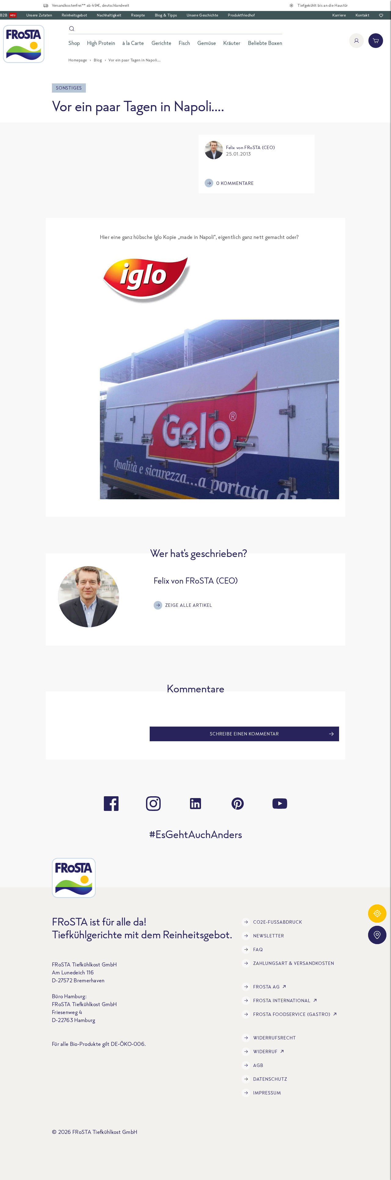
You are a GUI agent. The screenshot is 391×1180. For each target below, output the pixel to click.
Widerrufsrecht (274, 1038)
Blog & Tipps (166, 15)
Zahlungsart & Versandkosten (293, 963)
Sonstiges (69, 88)
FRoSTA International (282, 1000)
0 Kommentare (235, 183)
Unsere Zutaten (39, 15)
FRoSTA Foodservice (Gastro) (292, 1014)
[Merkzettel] (381, 15)
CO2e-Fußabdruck (277, 922)
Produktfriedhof (241, 15)
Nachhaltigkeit (109, 15)
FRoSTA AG (266, 987)
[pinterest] (237, 803)
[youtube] (279, 803)
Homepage (77, 60)
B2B (7, 15)
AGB (258, 1065)
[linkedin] (195, 803)
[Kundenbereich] (356, 40)
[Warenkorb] (375, 40)
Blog (98, 60)
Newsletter (268, 936)
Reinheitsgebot (74, 15)
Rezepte (138, 15)
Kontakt (362, 15)
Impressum (267, 1093)
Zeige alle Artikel (188, 605)
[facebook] (111, 803)
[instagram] (153, 803)
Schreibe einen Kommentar (244, 734)
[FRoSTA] (23, 44)
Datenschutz (270, 1079)
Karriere (338, 15)
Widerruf (265, 1051)
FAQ (258, 949)
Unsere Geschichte (202, 15)
